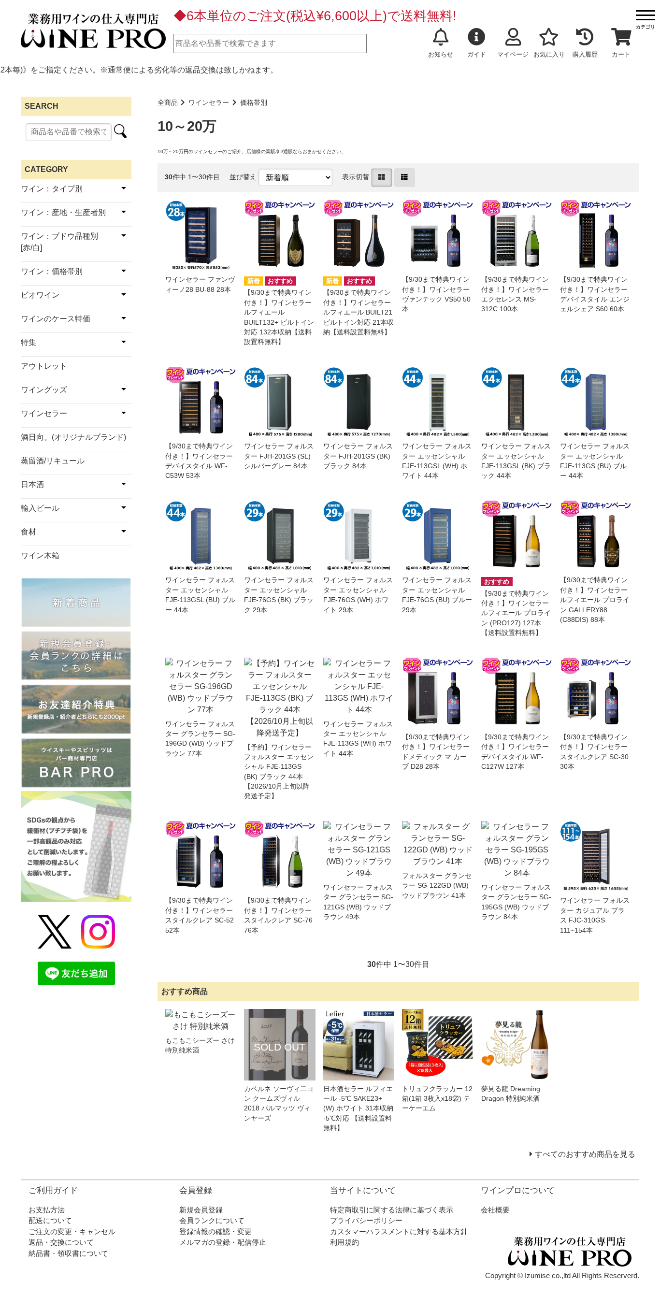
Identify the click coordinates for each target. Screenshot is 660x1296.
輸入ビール (40, 508)
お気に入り (549, 54)
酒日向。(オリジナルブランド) (73, 437)
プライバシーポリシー (366, 1220)
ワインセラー (208, 102)
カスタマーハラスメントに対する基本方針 (399, 1231)
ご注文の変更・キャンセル (72, 1231)
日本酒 (32, 484)
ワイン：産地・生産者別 (63, 212)
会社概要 (495, 1210)
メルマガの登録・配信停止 (222, 1242)
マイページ (513, 54)
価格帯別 (253, 102)
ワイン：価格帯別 (52, 271)
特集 (28, 342)
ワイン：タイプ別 (52, 189)
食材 (28, 532)
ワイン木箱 (40, 555)
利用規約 (344, 1242)
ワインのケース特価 (55, 319)
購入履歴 (585, 54)
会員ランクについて (211, 1220)
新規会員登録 (201, 1210)
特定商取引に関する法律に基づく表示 (391, 1210)
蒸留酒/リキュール (53, 461)
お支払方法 (47, 1210)
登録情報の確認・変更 (215, 1231)
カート (621, 54)
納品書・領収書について (68, 1253)
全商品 (168, 102)
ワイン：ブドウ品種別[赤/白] (59, 242)
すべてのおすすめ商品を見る (585, 1154)
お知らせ (440, 54)
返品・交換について (61, 1242)
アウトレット (44, 366)
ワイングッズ (44, 390)
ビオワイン (40, 295)
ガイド (476, 54)
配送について (50, 1220)
